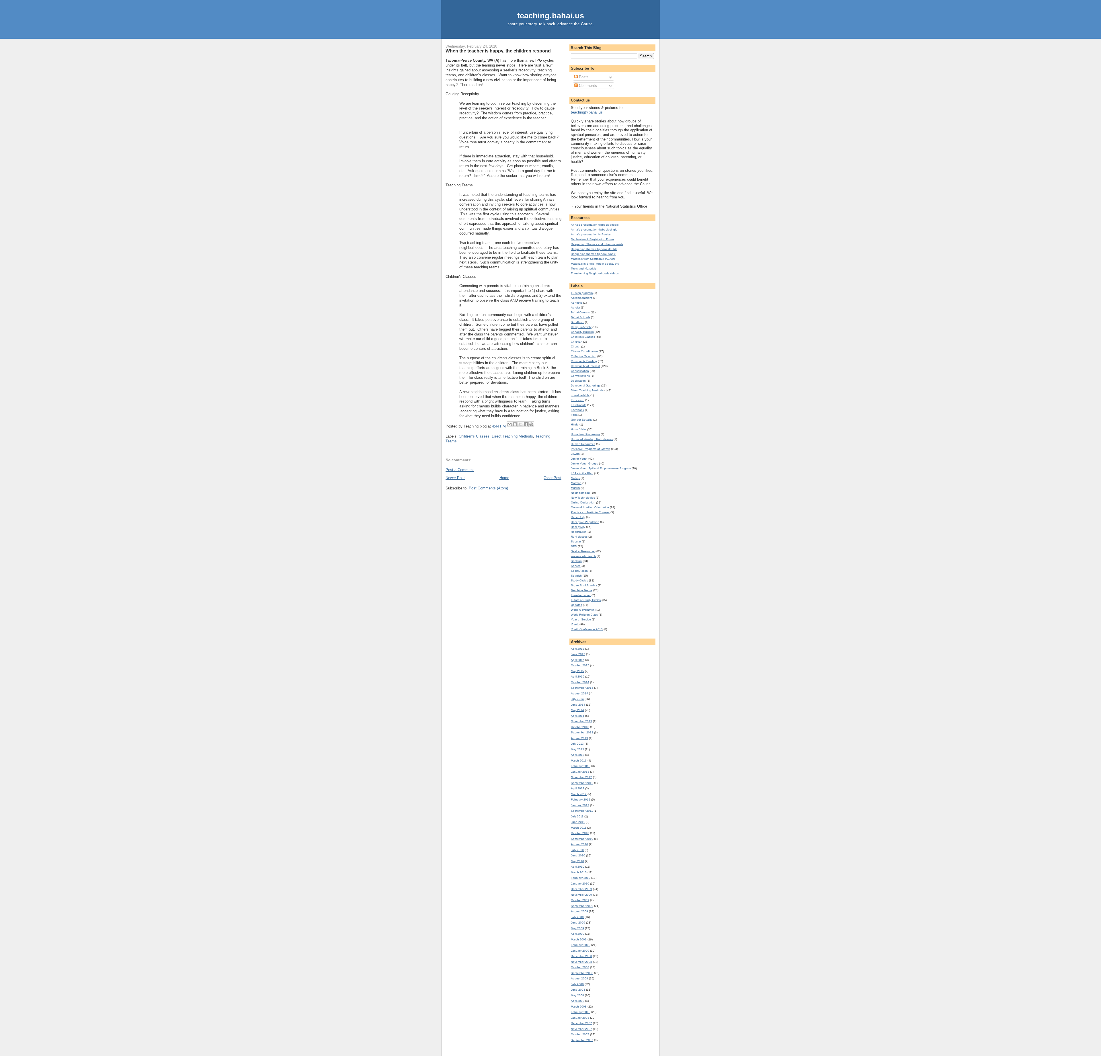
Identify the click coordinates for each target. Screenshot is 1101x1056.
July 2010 (577, 850)
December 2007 (581, 1023)
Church (575, 346)
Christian (576, 341)
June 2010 (578, 855)
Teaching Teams (581, 590)
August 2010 (579, 844)
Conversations (580, 375)
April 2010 (577, 866)
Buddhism (577, 322)
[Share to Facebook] (526, 424)
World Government (583, 609)
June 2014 (578, 704)
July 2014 (577, 698)
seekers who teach (583, 556)
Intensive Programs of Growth (590, 448)
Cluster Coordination (584, 351)
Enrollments (578, 405)
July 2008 (577, 984)
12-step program (582, 292)
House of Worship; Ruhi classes (592, 439)
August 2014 (579, 693)
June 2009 (578, 922)
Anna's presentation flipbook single (594, 229)
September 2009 (582, 905)
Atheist (575, 307)
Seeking (576, 561)
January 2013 (580, 771)
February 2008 (580, 1012)
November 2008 (581, 961)
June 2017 (578, 654)
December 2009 (581, 889)
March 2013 (579, 760)
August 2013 (579, 738)
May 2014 (577, 710)
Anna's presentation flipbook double (595, 224)
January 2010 (580, 883)
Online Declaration (583, 502)
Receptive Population (585, 522)
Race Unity (578, 517)
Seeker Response (583, 551)
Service (576, 565)
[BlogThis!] (515, 424)
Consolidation (580, 370)
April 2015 (577, 676)
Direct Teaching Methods (512, 436)
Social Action (579, 570)
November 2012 (581, 777)
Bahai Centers (580, 312)
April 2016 (577, 659)
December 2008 (581, 956)
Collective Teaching (583, 356)
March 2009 (579, 939)
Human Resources (583, 444)
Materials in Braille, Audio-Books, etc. (595, 263)
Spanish (576, 575)
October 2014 (580, 682)
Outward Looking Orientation (590, 507)
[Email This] (509, 424)
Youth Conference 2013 (587, 629)
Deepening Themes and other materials (597, 244)
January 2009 (580, 950)
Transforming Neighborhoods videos (595, 273)
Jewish (575, 453)
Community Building (584, 361)
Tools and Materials (583, 268)
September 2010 (582, 838)
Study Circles (579, 580)
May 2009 (577, 928)
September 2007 (582, 1040)
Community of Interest (585, 366)
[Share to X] (520, 424)
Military (575, 478)
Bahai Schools (580, 317)
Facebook (577, 409)
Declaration (578, 380)
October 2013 (580, 727)
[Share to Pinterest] (531, 424)
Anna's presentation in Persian (591, 234)
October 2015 (580, 665)
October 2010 (580, 833)
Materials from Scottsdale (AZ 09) (593, 258)
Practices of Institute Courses (590, 512)
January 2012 (580, 805)
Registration (579, 531)
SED (574, 546)
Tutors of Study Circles (586, 600)
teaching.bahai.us (550, 15)
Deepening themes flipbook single (593, 253)
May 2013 (577, 749)
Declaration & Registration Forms (592, 239)
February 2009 (580, 944)
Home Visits (578, 429)
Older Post (552, 478)
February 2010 (580, 877)
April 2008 (577, 1000)
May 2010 (577, 861)
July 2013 (577, 743)
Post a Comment (460, 470)
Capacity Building (582, 331)
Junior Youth (579, 458)
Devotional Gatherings (585, 385)
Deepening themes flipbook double (594, 249)
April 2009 (577, 933)
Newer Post (455, 478)
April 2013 (577, 754)
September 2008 (582, 973)
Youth (575, 624)
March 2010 (579, 872)
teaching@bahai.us (587, 112)
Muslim (575, 487)
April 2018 (577, 648)
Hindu (575, 424)
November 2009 (581, 894)
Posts (583, 77)
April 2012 (577, 788)
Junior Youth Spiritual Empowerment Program (601, 468)
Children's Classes (474, 436)
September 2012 (582, 782)
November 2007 (581, 1028)
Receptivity (578, 526)
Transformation (581, 595)
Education (577, 400)
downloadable (580, 395)
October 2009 (580, 900)
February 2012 (580, 799)
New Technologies (583, 497)
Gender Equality (581, 419)
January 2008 (580, 1017)
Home (504, 478)
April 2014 (577, 715)
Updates (576, 604)
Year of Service (581, 619)
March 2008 (579, 1006)
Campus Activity (581, 327)
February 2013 (580, 766)
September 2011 (582, 810)
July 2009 (577, 917)
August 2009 (579, 911)
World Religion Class (584, 614)
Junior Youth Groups (584, 463)
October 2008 (580, 967)
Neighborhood (580, 492)
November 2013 (581, 721)
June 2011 (578, 821)
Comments (587, 85)
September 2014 (582, 687)
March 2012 (579, 794)
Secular (576, 541)
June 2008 (578, 989)
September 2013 (582, 732)
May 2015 (577, 671)
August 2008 (579, 978)
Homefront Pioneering (585, 434)
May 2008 (577, 995)
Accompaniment (581, 297)
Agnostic (576, 302)
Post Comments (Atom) (488, 488)
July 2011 (577, 816)
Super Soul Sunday (584, 585)
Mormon (576, 483)
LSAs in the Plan (582, 473)
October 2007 (580, 1034)
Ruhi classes (579, 536)
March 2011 (578, 827)
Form (574, 414)
